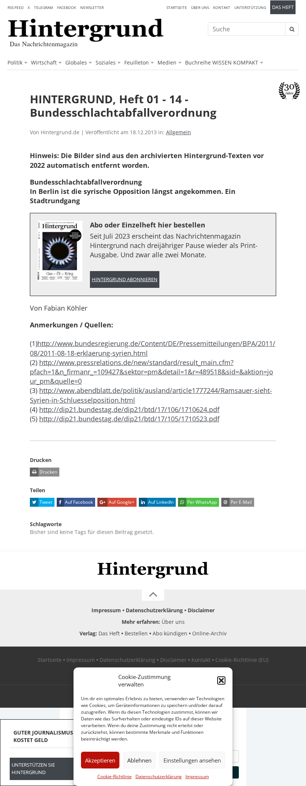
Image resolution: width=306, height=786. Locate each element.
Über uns (200, 7)
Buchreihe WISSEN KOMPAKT (221, 62)
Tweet (45, 502)
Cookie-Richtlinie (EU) (241, 659)
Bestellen (136, 633)
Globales (76, 62)
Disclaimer (201, 610)
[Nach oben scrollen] (153, 595)
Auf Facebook (78, 502)
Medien (167, 62)
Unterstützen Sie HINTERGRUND (33, 769)
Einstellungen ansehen (192, 760)
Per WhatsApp (201, 502)
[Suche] (292, 29)
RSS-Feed (15, 7)
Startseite (176, 7)
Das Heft (283, 7)
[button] (221, 680)
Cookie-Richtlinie (114, 776)
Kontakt (221, 7)
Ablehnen (139, 760)
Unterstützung (250, 7)
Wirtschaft (44, 62)
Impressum (197, 776)
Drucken (47, 472)
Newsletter (92, 7)
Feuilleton (136, 62)
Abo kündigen (170, 633)
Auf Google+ (120, 502)
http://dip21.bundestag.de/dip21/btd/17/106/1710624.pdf (129, 409)
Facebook (66, 7)
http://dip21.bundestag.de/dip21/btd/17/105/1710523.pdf (129, 418)
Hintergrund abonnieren (124, 279)
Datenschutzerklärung (158, 776)
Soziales (106, 62)
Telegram (43, 7)
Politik (14, 62)
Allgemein (178, 132)
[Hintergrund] (85, 30)
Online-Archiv (209, 633)
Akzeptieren (100, 760)
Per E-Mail (241, 502)
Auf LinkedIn (160, 502)
